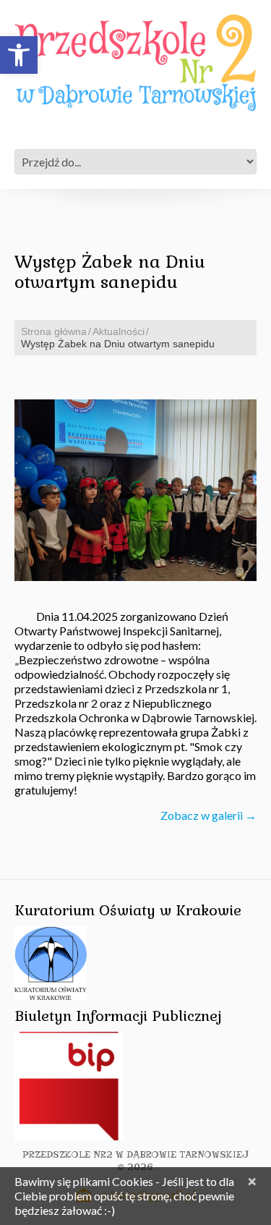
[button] (19, 55)
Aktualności (119, 331)
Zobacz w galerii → (208, 815)
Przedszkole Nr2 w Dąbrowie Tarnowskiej (135, 1154)
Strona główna (54, 331)
